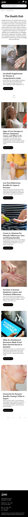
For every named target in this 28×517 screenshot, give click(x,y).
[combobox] (14, 5)
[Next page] (25, 417)
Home (2, 10)
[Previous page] (2, 417)
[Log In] (19, 2)
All (14, 95)
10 (20, 417)
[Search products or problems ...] (25, 6)
